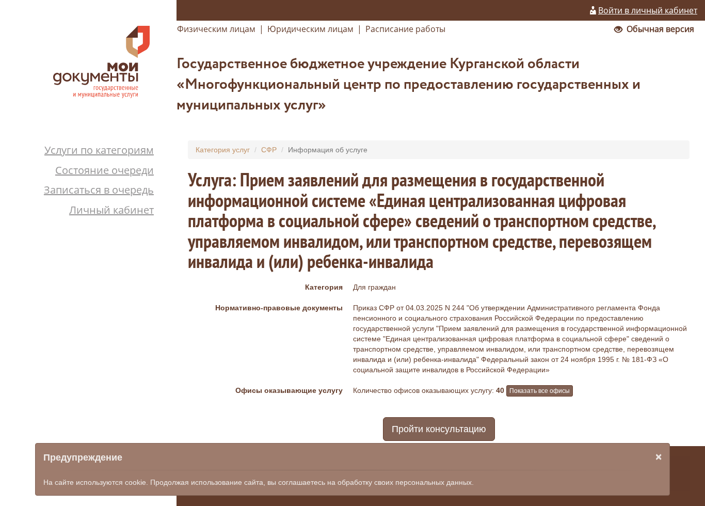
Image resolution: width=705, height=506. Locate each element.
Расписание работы (405, 29)
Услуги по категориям (99, 150)
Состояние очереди (104, 170)
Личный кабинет (111, 210)
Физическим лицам (216, 29)
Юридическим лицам (310, 29)
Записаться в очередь (99, 190)
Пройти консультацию (439, 429)
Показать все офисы (539, 390)
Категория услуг (223, 150)
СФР (269, 150)
